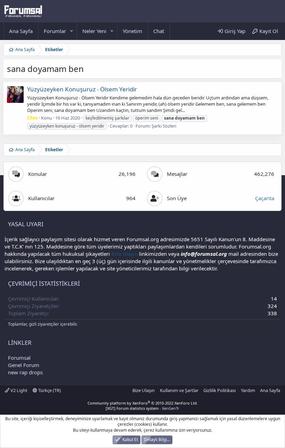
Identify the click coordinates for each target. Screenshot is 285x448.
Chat (158, 30)
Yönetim (132, 30)
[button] (71, 31)
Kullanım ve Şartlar (179, 390)
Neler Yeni (94, 30)
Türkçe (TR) (49, 390)
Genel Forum (23, 364)
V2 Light (18, 390)
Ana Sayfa (21, 30)
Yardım (248, 390)
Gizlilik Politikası (219, 390)
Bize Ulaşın (124, 253)
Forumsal (19, 357)
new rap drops (25, 372)
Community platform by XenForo (143, 403)
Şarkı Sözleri (164, 126)
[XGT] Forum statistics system (142, 408)
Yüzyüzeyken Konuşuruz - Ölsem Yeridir (82, 89)
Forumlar (55, 30)
